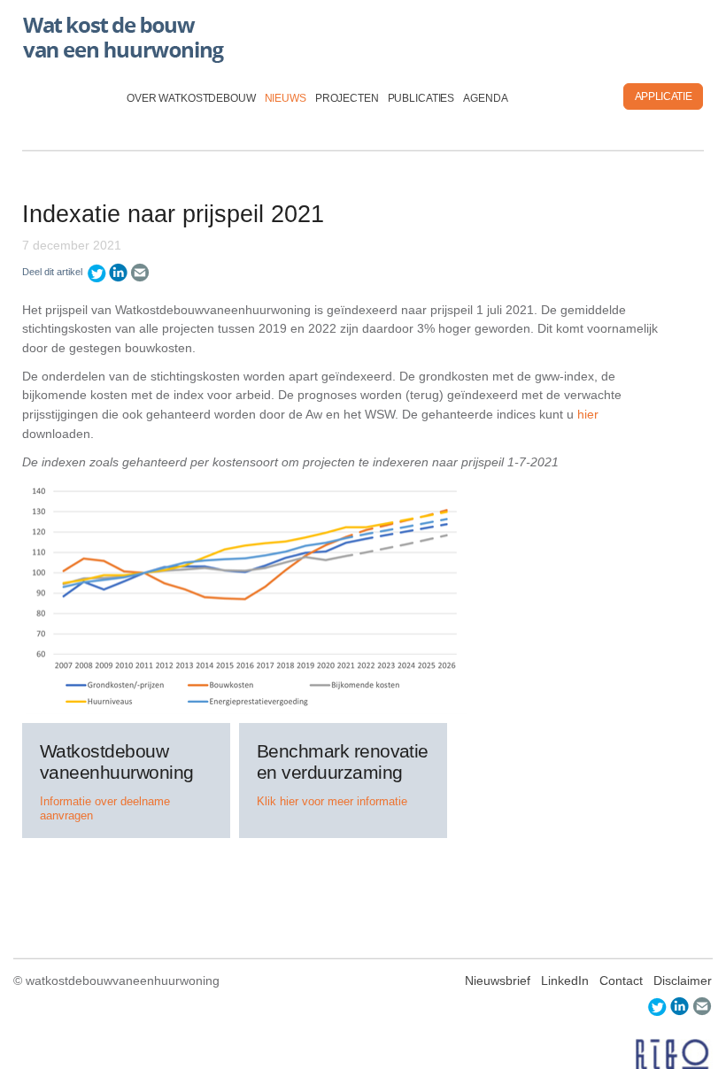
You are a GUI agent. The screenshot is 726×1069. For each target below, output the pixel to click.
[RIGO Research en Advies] (673, 1055)
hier (588, 414)
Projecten (347, 98)
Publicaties (421, 98)
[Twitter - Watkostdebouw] (96, 272)
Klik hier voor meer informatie (332, 801)
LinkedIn (565, 980)
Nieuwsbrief (497, 980)
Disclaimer (682, 980)
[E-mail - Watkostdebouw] (141, 272)
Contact (621, 980)
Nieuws (285, 98)
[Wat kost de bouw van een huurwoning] (126, 35)
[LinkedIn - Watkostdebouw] (118, 272)
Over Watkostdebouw (191, 98)
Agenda (485, 98)
